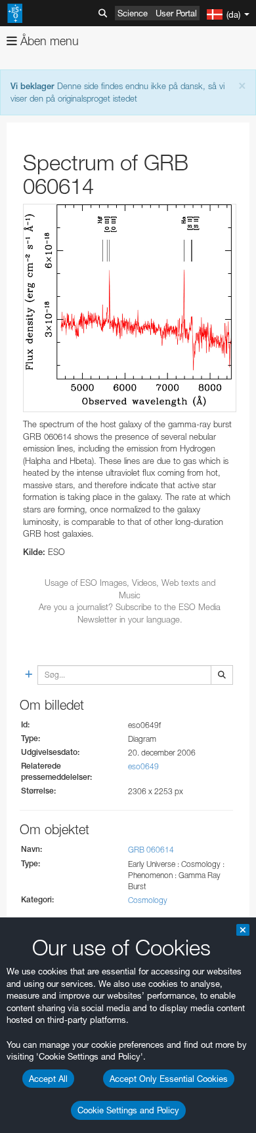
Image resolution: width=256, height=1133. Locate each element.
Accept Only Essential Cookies (169, 1078)
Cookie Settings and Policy (128, 1110)
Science (132, 13)
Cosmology (147, 900)
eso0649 (143, 766)
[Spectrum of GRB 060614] (130, 308)
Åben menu (48, 41)
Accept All (48, 1078)
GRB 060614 (151, 850)
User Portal (176, 13)
